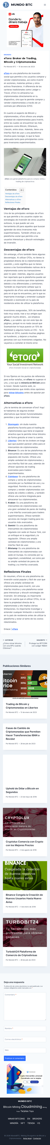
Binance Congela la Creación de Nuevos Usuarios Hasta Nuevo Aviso (24, 898)
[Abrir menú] (45, 5)
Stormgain (13, 424)
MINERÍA (14, 1123)
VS (38, 1123)
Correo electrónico (14, 1039)
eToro (6, 73)
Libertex (12, 440)
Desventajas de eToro (13, 196)
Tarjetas (25, 1111)
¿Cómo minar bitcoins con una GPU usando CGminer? (12, 644)
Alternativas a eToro (13, 199)
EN (28, 1119)
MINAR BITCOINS (16, 1119)
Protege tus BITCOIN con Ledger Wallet (38, 643)
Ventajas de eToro (12, 194)
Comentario (10, 995)
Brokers (7, 55)
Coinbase (13, 476)
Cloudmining (31, 1106)
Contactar (37, 1138)
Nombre (9, 1028)
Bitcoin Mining (11, 1106)
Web (7, 1050)
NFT (23, 1123)
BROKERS (37, 1119)
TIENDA (31, 1123)
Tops (31, 1111)
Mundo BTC (11, 67)
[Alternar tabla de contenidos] (20, 190)
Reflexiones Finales (12, 202)
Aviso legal (27, 1138)
